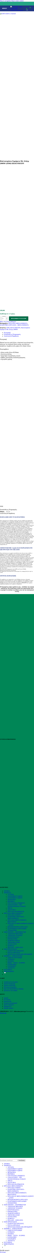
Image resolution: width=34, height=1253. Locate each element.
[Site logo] (17, 10)
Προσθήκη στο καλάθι (18, 318)
